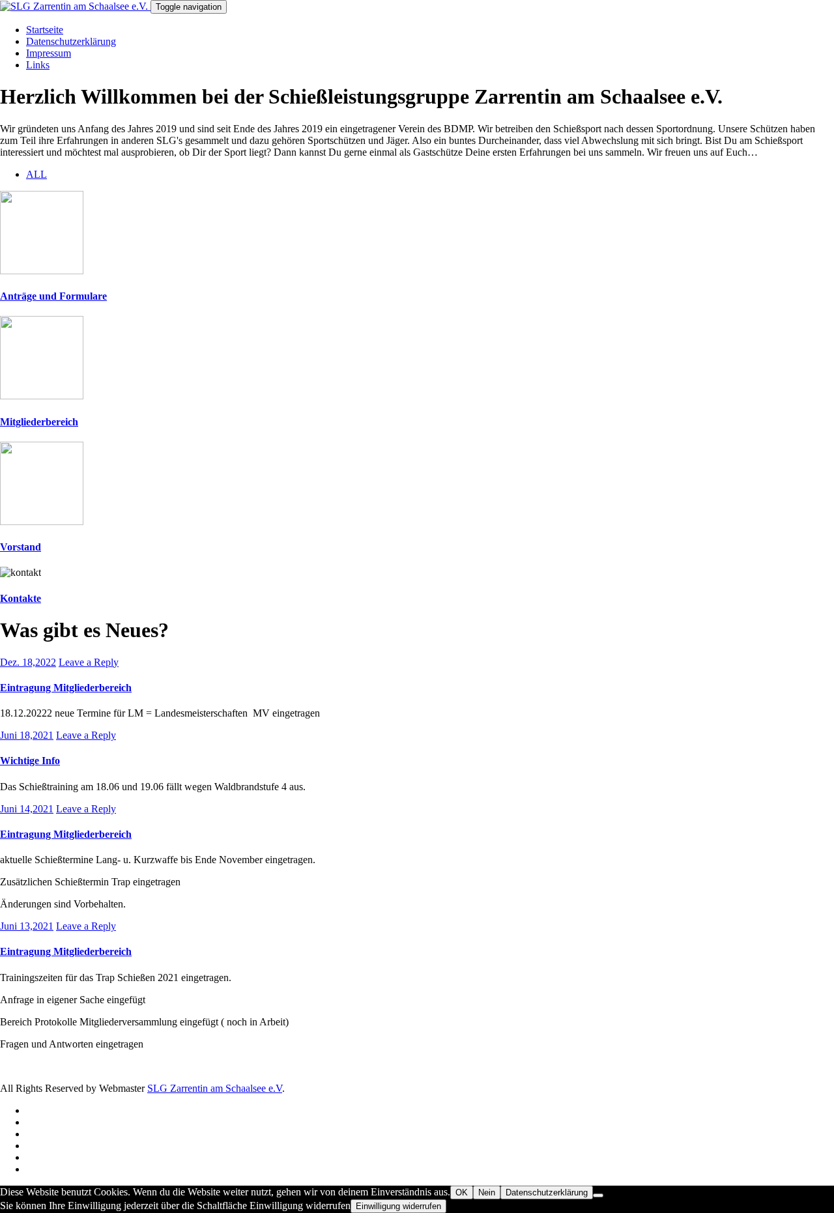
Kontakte (20, 598)
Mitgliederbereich (39, 421)
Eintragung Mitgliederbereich (66, 687)
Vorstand (20, 546)
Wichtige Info (30, 760)
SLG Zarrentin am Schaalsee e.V (214, 1088)
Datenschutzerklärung (71, 41)
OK (461, 1192)
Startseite (44, 29)
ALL (36, 174)
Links (38, 64)
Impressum (48, 53)
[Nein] (598, 1195)
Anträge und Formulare (53, 296)
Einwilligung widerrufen (398, 1206)
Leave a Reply (89, 662)
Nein (486, 1192)
